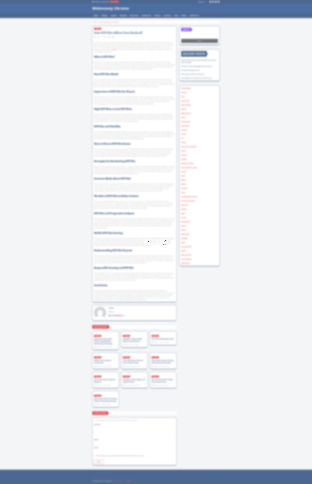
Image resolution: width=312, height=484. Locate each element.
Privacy (164, 244)
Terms (166, 244)
